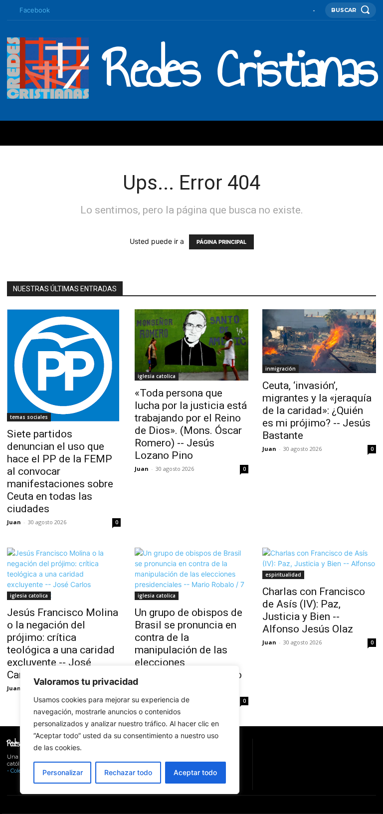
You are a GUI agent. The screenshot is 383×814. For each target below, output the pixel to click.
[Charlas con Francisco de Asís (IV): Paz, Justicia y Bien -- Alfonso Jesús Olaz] (319, 563)
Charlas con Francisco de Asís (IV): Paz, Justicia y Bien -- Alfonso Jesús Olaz (313, 610)
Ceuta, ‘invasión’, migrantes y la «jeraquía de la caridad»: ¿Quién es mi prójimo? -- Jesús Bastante (317, 410)
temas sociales (29, 416)
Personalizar (62, 772)
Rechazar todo (128, 772)
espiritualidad (283, 574)
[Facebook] (9, 10)
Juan (14, 522)
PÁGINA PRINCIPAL (221, 241)
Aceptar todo (195, 772)
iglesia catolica (157, 376)
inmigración (280, 368)
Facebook (34, 10)
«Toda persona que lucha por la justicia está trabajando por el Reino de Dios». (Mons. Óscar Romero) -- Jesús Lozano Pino (191, 424)
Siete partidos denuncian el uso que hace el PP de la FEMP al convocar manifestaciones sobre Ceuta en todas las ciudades (60, 471)
